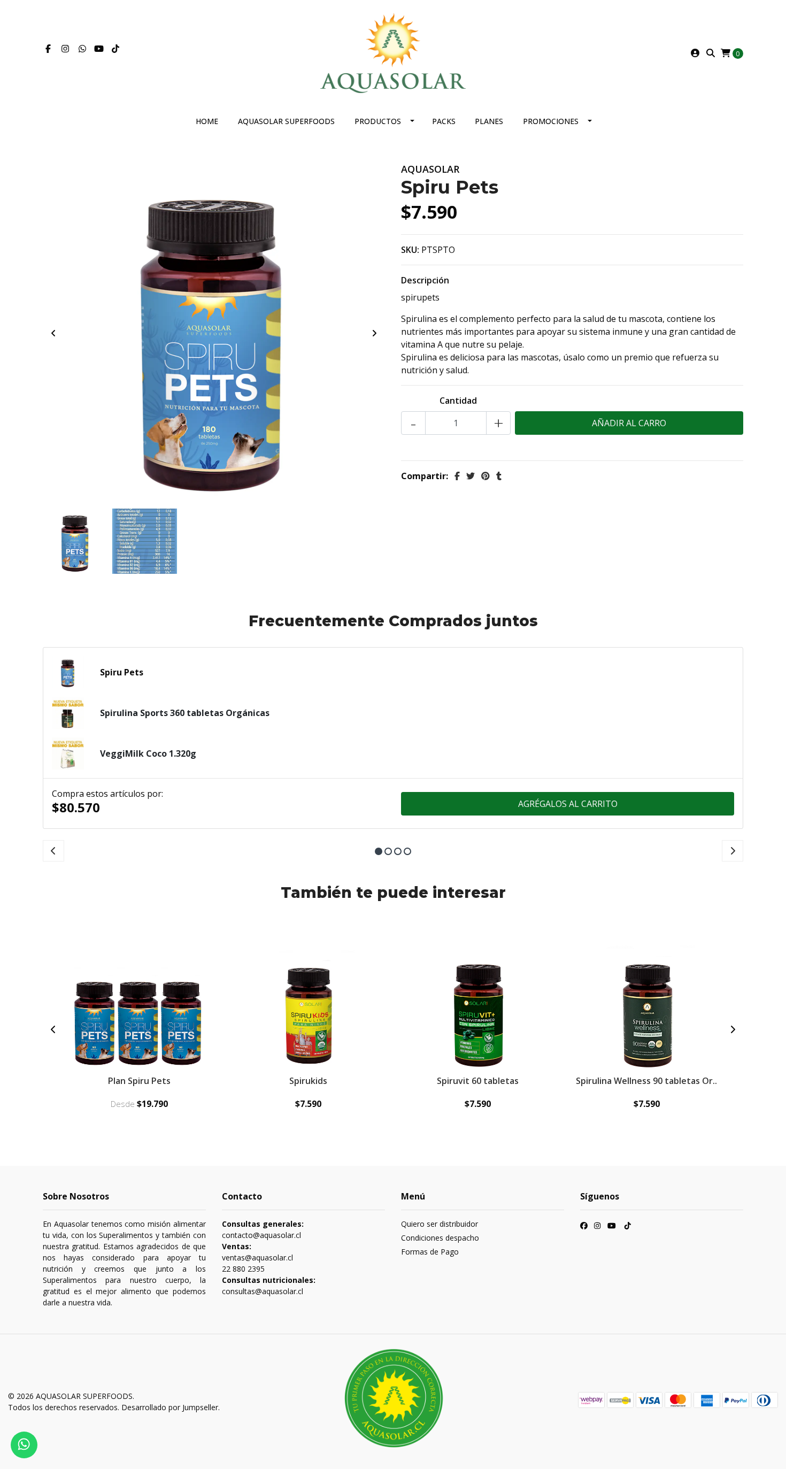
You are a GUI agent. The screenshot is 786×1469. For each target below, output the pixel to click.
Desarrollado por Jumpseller (169, 1407)
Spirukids (308, 1081)
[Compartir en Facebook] (457, 476)
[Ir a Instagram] (65, 49)
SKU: (410, 250)
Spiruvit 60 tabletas (478, 1081)
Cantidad (458, 400)
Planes (489, 121)
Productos (378, 121)
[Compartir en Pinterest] (485, 476)
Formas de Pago (430, 1252)
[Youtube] (99, 49)
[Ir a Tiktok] (115, 49)
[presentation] (53, 333)
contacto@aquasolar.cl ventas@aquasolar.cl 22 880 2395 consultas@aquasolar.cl (268, 1257)
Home (207, 121)
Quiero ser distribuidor (439, 1224)
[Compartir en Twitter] (470, 476)
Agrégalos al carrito (568, 804)
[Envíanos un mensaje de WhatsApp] (24, 1445)
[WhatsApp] (82, 49)
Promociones (551, 121)
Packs (444, 121)
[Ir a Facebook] (48, 49)
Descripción (425, 280)
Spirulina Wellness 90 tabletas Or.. (646, 1081)
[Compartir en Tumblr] (499, 476)
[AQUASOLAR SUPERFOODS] (392, 52)
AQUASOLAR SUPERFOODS (286, 121)
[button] (378, 851)
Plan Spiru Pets (139, 1081)
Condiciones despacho (440, 1238)
